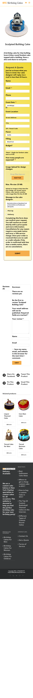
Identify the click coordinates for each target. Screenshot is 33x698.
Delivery (11, 214)
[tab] (6, 288)
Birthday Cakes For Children (8, 556)
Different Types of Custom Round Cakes (22, 520)
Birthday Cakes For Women (8, 548)
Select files (17, 178)
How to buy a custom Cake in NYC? (23, 493)
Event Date (11, 102)
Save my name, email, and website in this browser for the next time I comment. (20, 353)
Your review (17, 319)
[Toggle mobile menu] (29, 3)
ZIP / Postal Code (12, 128)
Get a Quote (24, 540)
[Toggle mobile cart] (26, 3)
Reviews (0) (6, 287)
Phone (8, 95)
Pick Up (10, 211)
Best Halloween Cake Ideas (23, 473)
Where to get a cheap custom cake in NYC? (24, 483)
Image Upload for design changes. (16, 168)
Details (10, 424)
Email (9, 88)
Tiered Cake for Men (8, 445)
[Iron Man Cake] (24, 404)
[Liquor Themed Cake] (9, 404)
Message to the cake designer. (14, 198)
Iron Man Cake (22, 415)
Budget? (9, 145)
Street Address (11, 117)
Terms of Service (22, 545)
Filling (8, 139)
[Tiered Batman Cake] (24, 435)
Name (8, 81)
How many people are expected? (15, 159)
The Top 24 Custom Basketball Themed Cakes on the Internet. (24, 506)
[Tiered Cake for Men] (9, 435)
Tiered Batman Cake (22, 446)
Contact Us (23, 536)
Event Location (12, 112)
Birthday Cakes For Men (8, 539)
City (7, 123)
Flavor (8, 132)
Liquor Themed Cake (7, 416)
